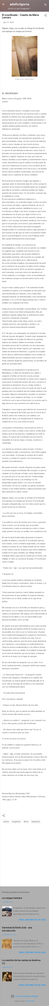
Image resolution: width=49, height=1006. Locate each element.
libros (26, 821)
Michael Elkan (30, 1001)
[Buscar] (45, 5)
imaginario (16, 821)
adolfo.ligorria (19, 4)
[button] (45, 16)
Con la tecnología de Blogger (26, 996)
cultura (6, 821)
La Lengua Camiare (12, 898)
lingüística (36, 821)
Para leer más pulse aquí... (33, 920)
